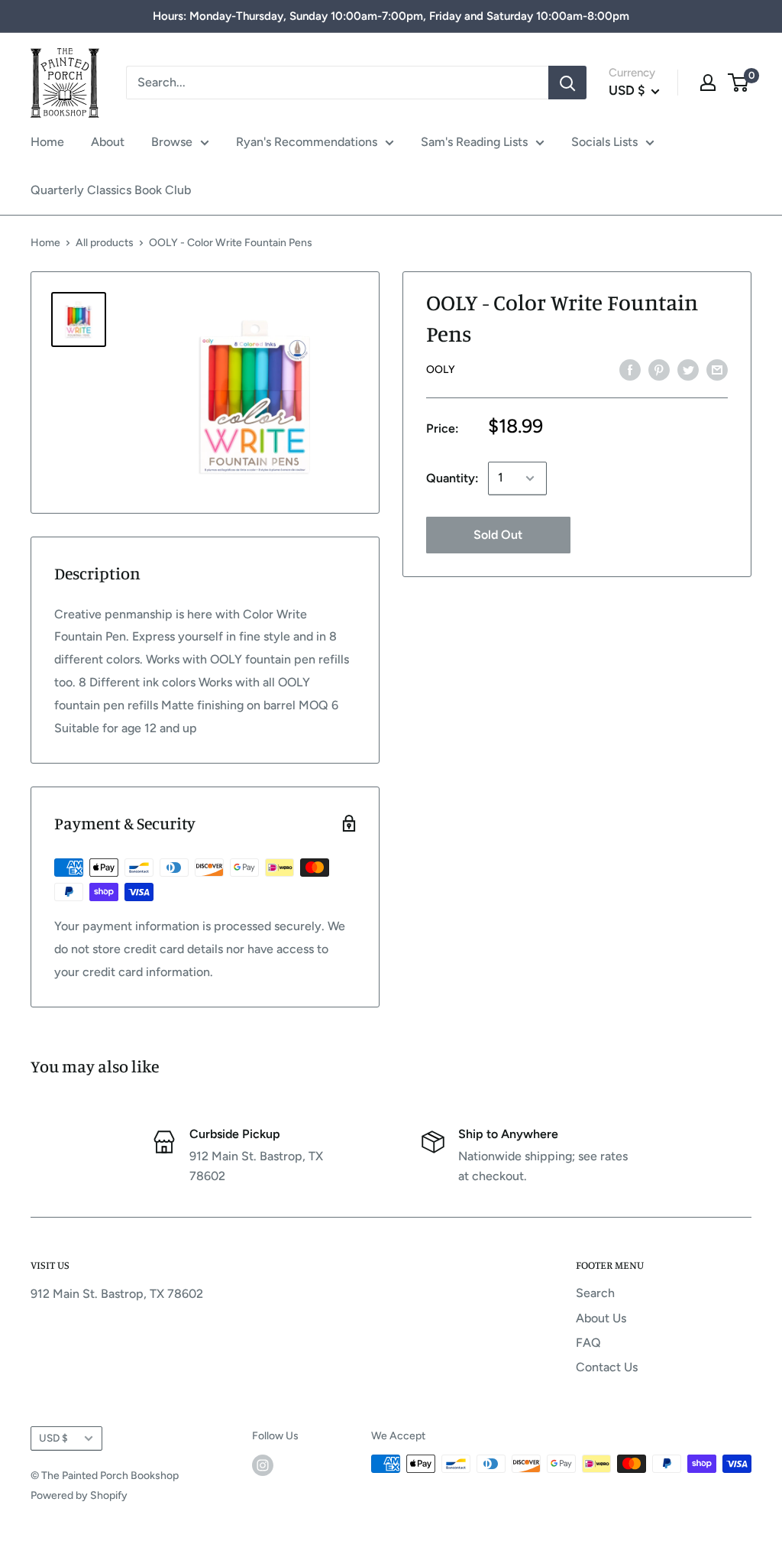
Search (595, 1293)
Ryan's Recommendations (306, 142)
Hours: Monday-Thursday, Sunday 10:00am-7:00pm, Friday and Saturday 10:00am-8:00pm (391, 16)
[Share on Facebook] (630, 369)
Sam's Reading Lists (474, 142)
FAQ (588, 1342)
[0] (738, 82)
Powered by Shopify (79, 1495)
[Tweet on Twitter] (688, 369)
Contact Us (607, 1367)
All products (105, 242)
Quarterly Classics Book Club (111, 190)
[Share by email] (717, 369)
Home (47, 142)
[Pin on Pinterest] (659, 369)
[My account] (708, 82)
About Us (601, 1318)
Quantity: (452, 478)
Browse (171, 142)
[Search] (567, 82)
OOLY (440, 369)
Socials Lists (604, 142)
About (107, 142)
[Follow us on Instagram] (262, 1465)
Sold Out (497, 534)
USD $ (53, 1438)
